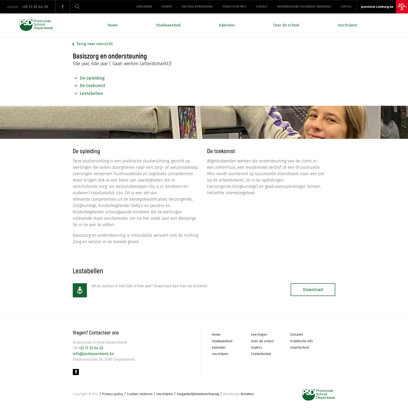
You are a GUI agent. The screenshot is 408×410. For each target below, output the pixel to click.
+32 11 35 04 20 (90, 348)
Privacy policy (112, 394)
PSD (95, 394)
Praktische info (234, 6)
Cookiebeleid (261, 354)
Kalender (227, 25)
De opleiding (92, 78)
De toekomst (92, 85)
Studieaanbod (168, 25)
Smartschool (299, 348)
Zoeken (77, 6)
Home (112, 25)
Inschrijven (347, 25)
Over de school (286, 25)
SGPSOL (346, 6)
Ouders (166, 6)
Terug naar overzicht (94, 44)
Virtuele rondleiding (197, 6)
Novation (238, 394)
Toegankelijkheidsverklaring (198, 394)
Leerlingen (144, 6)
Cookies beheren (140, 394)
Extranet (296, 335)
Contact (262, 6)
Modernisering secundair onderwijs (304, 6)
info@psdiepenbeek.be (93, 353)
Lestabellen (91, 93)
